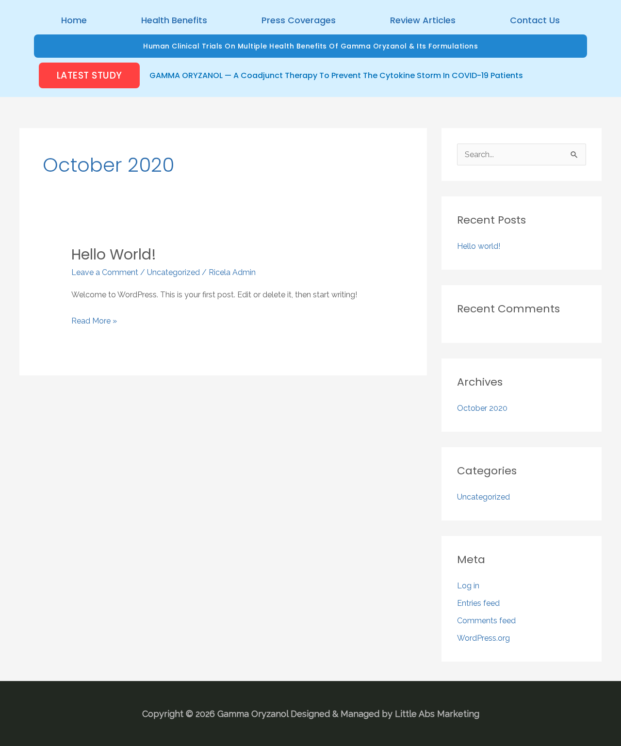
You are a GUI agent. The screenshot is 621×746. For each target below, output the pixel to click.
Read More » (94, 319)
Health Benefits (174, 20)
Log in (468, 585)
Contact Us (535, 20)
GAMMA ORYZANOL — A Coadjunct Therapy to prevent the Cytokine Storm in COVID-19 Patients (336, 75)
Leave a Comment (104, 272)
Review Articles (423, 20)
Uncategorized (173, 272)
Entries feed (478, 603)
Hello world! (113, 254)
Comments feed (486, 620)
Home (74, 20)
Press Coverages (298, 20)
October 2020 (482, 408)
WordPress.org (483, 638)
